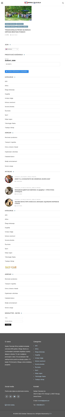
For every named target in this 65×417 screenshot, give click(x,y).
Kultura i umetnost (10, 102)
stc (7, 35)
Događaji (7, 94)
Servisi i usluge (9, 166)
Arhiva (6, 85)
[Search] (63, 3)
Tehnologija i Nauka (10, 123)
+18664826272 (40, 405)
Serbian (9, 49)
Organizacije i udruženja (11, 152)
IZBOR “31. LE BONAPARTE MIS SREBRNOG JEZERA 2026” (32, 179)
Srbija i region (8, 119)
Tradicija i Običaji (9, 127)
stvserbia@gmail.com (43, 400)
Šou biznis (7, 111)
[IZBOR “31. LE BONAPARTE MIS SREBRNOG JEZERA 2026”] (9, 179)
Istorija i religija (9, 98)
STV (50, 413)
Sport (6, 115)
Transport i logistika (10, 142)
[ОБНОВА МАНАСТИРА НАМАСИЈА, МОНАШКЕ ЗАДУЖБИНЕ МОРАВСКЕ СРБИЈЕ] (9, 203)
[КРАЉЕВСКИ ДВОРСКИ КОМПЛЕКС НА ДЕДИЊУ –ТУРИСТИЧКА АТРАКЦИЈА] (9, 191)
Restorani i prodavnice (11, 137)
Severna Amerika (9, 106)
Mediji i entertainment (11, 161)
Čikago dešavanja (9, 90)
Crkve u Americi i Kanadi (11, 147)
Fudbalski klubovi (9, 156)
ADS (6, 81)
